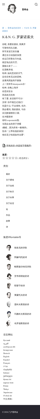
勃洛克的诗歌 (20, 247)
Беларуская (8, 350)
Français (6, 363)
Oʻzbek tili (7, 395)
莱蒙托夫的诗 (20, 295)
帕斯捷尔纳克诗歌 (22, 266)
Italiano (6, 372)
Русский (6, 340)
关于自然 (10, 185)
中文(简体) (7, 399)
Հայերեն (7, 369)
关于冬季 (10, 197)
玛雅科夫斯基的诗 (22, 313)
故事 (8, 220)
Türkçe (6, 389)
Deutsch (6, 353)
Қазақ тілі (7, 379)
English (6, 356)
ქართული (7, 376)
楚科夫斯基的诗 (21, 304)
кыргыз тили (8, 382)
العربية (5, 343)
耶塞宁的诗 (19, 285)
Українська (7, 392)
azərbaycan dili (9, 346)
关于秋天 (10, 191)
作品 (8, 215)
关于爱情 (10, 179)
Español (6, 359)
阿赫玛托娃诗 (20, 257)
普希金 (25, 9)
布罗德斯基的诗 (21, 323)
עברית (5, 366)
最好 (8, 174)
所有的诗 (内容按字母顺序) (18, 145)
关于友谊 (10, 203)
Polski (5, 386)
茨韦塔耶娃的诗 (21, 276)
